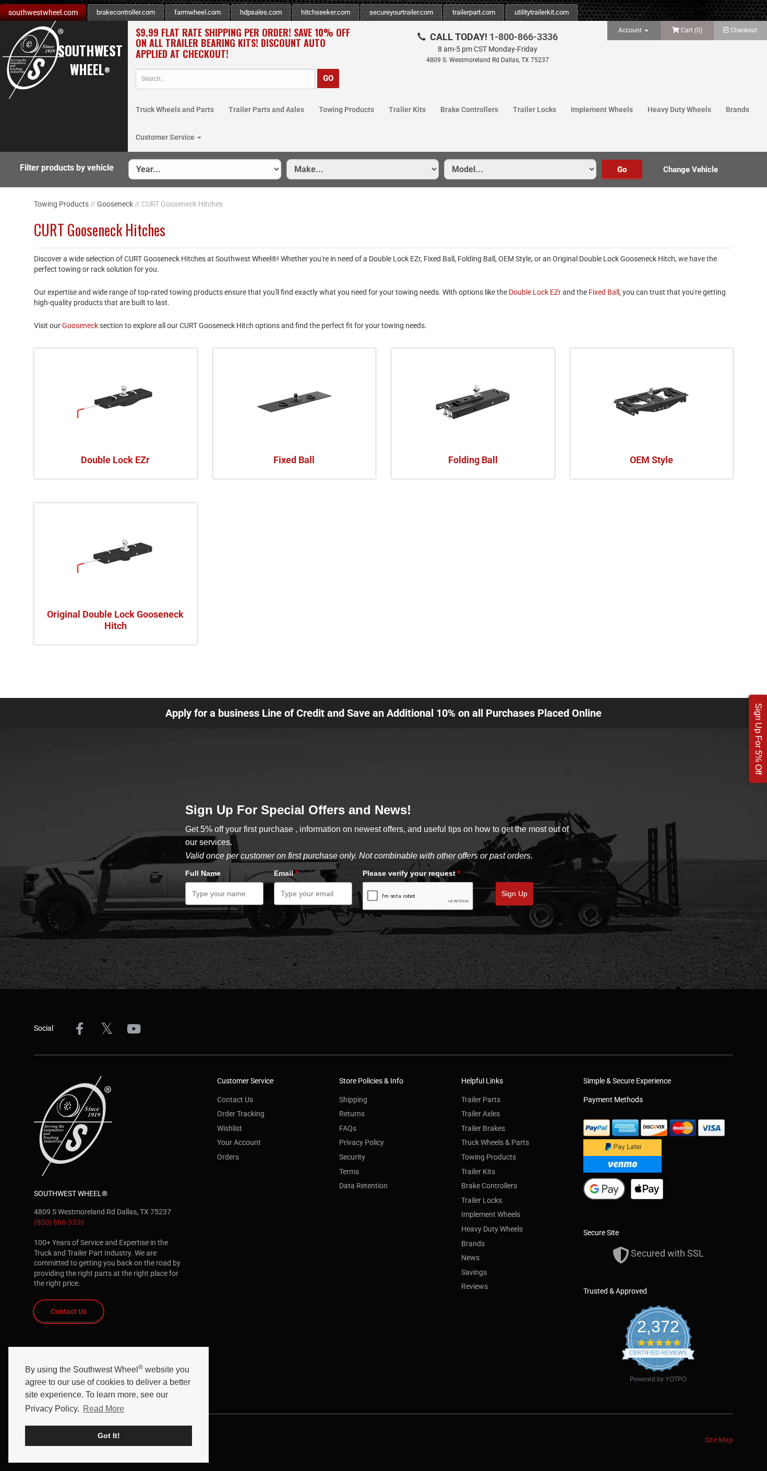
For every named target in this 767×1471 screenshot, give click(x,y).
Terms (349, 1171)
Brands (737, 109)
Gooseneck (115, 204)
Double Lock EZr (535, 292)
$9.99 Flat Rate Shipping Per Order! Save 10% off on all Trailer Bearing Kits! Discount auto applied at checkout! (243, 43)
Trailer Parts (480, 1099)
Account (630, 30)
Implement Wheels (602, 109)
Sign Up (514, 893)
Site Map (719, 1440)
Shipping (353, 1099)
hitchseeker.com (325, 12)
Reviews (474, 1286)
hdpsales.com (261, 12)
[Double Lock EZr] (115, 402)
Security (352, 1157)
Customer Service (166, 137)
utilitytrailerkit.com (541, 12)
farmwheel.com (197, 12)
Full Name (203, 873)
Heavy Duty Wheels (679, 109)
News (470, 1257)
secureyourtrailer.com (401, 12)
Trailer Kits (407, 109)
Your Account (239, 1142)
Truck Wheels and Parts (175, 109)
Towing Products (346, 109)
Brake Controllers (469, 109)
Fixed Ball (604, 292)
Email (286, 873)
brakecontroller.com (126, 12)
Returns (352, 1114)
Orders (228, 1157)
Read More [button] (103, 1408)
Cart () (691, 30)
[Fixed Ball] (294, 402)
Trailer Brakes (483, 1128)
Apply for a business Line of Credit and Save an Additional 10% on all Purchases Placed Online (383, 713)
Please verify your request (411, 873)
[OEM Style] (652, 402)
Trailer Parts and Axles (266, 109)
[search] (225, 79)
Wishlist (229, 1128)
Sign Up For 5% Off (758, 739)
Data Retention (363, 1185)
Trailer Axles (480, 1114)
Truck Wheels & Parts (495, 1142)
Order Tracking (241, 1114)
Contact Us (69, 1311)
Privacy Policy (361, 1142)
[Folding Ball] (473, 402)
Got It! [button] (109, 1435)
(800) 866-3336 (59, 1222)
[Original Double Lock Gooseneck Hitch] (115, 556)
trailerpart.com (473, 12)
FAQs (347, 1128)
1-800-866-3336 (523, 36)
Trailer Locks (534, 109)
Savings (474, 1272)
